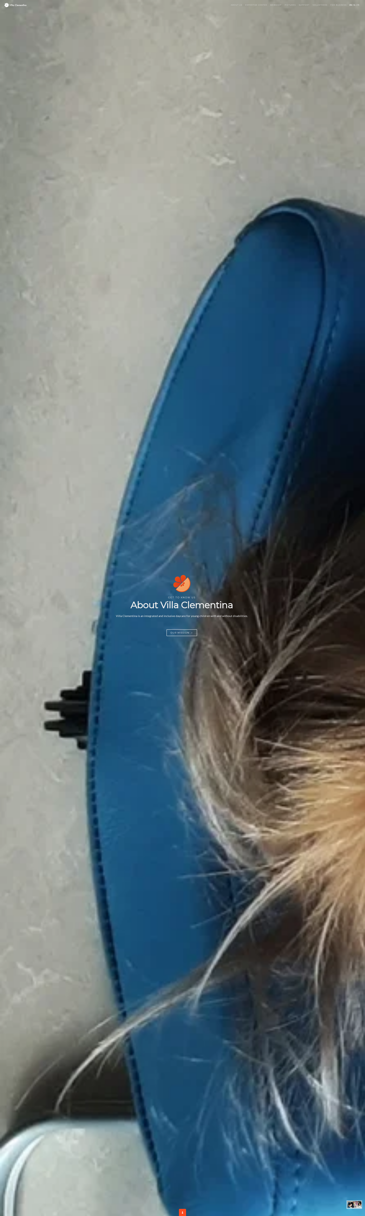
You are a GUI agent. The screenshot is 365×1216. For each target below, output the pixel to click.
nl (354, 5)
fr (358, 5)
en (350, 5)
